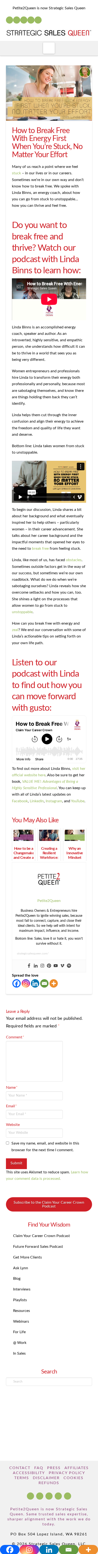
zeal (15, 630)
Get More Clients (27, 1257)
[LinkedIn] (16, 20)
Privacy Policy (67, 1473)
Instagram (54, 801)
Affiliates (76, 1468)
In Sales (19, 1353)
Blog (16, 1278)
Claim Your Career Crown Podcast (41, 1236)
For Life (19, 1332)
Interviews (21, 1289)
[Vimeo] (62, 966)
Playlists (20, 1300)
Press (54, 1468)
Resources (21, 1311)
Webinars (21, 1321)
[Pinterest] (49, 966)
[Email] (44, 983)
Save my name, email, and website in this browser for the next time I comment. (45, 1146)
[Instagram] (30, 20)
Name (12, 1087)
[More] (53, 983)
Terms (21, 1478)
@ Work (19, 1343)
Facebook (20, 801)
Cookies (73, 1478)
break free (40, 548)
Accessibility (29, 1473)
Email (11, 1106)
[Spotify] (38, 20)
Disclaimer (46, 1478)
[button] (49, 48)
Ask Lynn (20, 1268)
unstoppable (22, 612)
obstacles (74, 560)
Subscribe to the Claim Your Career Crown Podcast (49, 1204)
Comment (15, 1037)
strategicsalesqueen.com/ (33, 953)
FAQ (38, 1468)
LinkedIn (37, 801)
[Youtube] (56, 966)
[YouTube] (23, 20)
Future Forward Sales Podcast (38, 1246)
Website (13, 1125)
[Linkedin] (36, 966)
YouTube (77, 801)
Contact (19, 1468)
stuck (16, 173)
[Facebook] (9, 20)
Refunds (49, 1483)
